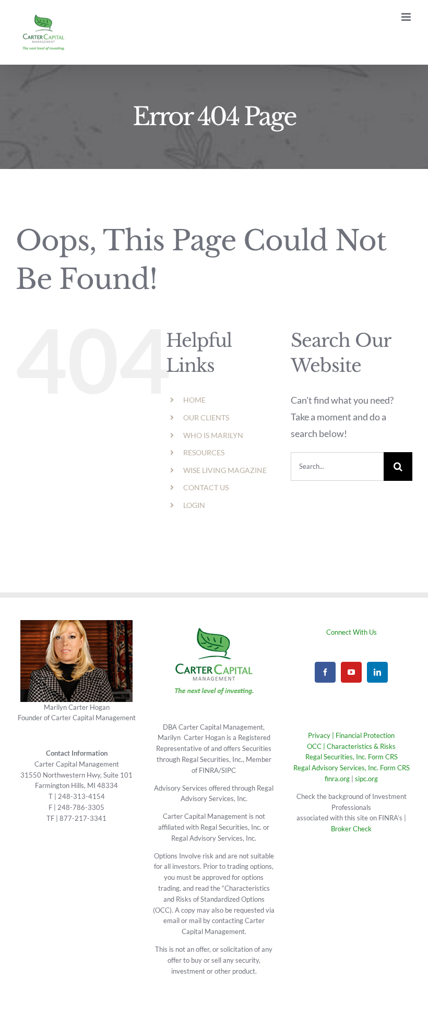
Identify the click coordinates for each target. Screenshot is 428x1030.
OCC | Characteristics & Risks (351, 746)
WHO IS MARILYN (213, 435)
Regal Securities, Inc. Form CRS (351, 757)
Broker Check (351, 829)
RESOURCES (203, 452)
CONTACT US (206, 487)
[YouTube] (351, 672)
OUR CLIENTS (206, 417)
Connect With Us (351, 632)
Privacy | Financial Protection (351, 735)
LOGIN (194, 505)
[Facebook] (325, 672)
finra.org (337, 778)
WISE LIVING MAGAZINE (225, 470)
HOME (194, 399)
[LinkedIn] (377, 672)
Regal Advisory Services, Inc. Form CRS (351, 768)
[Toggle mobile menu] (406, 16)
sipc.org (366, 778)
